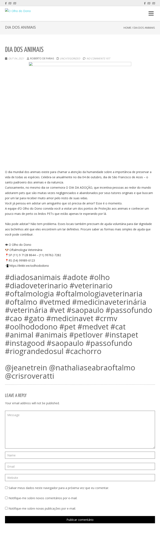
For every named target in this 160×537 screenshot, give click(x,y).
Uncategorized (70, 58)
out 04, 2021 (16, 58)
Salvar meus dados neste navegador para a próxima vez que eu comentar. (59, 488)
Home (127, 27)
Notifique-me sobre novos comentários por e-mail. (43, 498)
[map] (10, 3)
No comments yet (98, 58)
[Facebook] (5, 3)
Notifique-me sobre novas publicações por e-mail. (42, 508)
